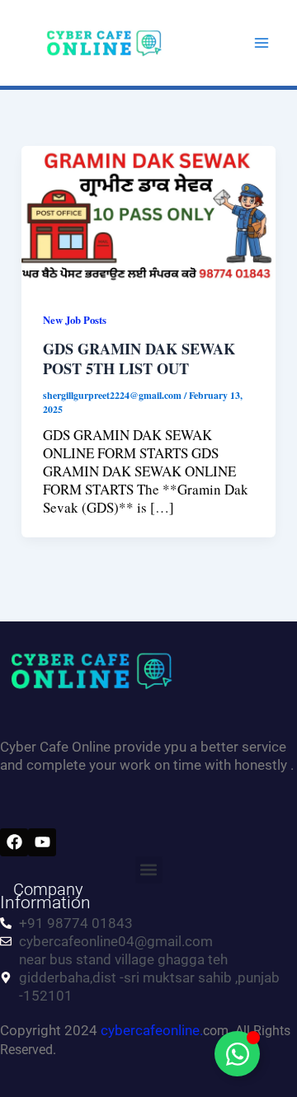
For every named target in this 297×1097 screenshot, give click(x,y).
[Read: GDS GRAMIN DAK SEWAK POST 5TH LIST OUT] (148, 214)
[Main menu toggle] (262, 43)
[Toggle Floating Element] (237, 1053)
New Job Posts (74, 319)
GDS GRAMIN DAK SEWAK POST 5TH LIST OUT (139, 358)
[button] (149, 870)
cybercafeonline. (152, 1030)
